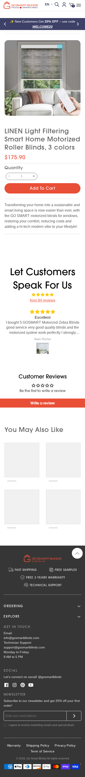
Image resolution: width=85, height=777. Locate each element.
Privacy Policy (65, 745)
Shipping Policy (37, 745)
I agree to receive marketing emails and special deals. (42, 725)
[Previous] (6, 24)
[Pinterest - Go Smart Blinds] (22, 685)
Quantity (14, 167)
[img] (42, 295)
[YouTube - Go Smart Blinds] (31, 685)
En (47, 4)
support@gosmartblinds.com (24, 647)
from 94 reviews (42, 300)
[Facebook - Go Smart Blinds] (6, 685)
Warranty (14, 745)
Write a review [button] (42, 403)
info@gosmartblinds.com (21, 638)
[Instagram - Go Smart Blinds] (14, 685)
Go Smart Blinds (36, 758)
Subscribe (74, 716)
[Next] (78, 24)
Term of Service (42, 751)
